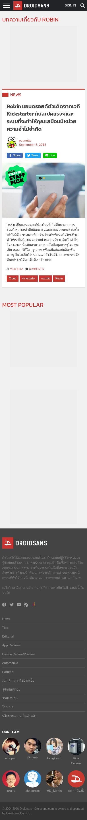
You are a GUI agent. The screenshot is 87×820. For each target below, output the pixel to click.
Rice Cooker (76, 760)
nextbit (45, 278)
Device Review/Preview (18, 654)
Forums (7, 672)
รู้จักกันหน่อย (11, 689)
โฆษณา (7, 707)
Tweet (35, 155)
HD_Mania (54, 790)
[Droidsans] (31, 5)
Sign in (70, 5)
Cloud (12, 278)
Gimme (32, 757)
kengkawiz (54, 758)
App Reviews (11, 645)
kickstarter (28, 278)
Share (17, 155)
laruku (10, 790)
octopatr (11, 758)
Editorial (8, 636)
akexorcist (32, 790)
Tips (5, 627)
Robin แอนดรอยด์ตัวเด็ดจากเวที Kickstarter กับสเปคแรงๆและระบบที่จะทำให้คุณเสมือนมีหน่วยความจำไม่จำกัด (43, 117)
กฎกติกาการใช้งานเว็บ (18, 680)
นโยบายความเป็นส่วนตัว (19, 716)
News (15, 94)
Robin (59, 278)
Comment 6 (36, 269)
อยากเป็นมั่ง (76, 790)
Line (52, 155)
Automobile (10, 663)
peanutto (25, 140)
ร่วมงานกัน (10, 698)
